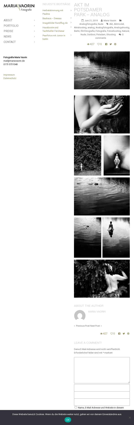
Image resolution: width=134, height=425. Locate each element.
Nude (100, 24)
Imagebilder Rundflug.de (55, 23)
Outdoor (91, 34)
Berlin (77, 31)
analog (91, 27)
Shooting (111, 34)
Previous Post (83, 326)
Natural (125, 31)
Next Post (95, 326)
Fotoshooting (114, 31)
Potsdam (100, 34)
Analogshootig (121, 27)
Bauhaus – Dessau (52, 18)
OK (68, 419)
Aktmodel (119, 24)
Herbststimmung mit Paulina (53, 12)
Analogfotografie (88, 24)
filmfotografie (88, 31)
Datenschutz (9, 78)
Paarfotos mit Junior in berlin (54, 37)
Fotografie (101, 31)
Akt (111, 24)
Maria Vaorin (97, 311)
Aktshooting (80, 27)
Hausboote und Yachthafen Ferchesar (53, 29)
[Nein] (129, 417)
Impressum (9, 74)
